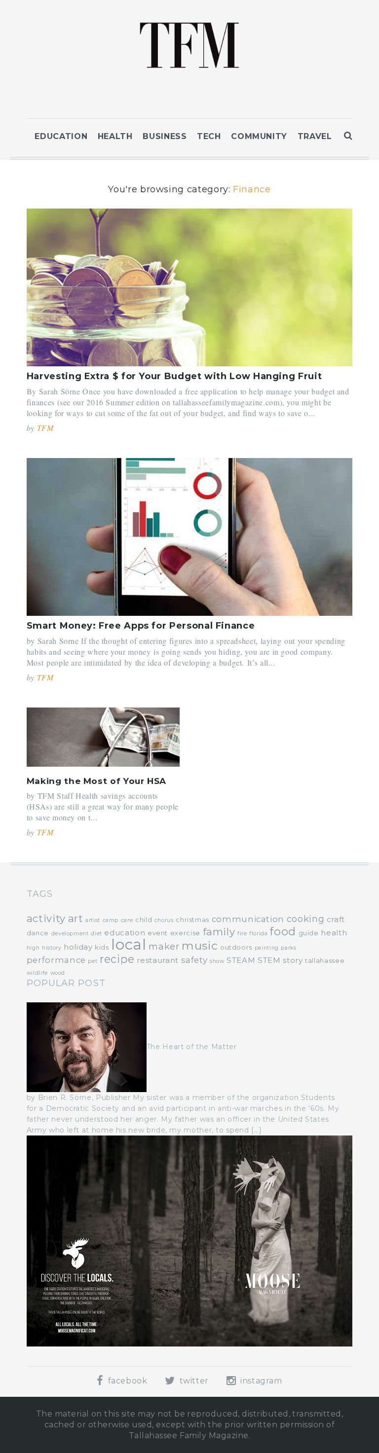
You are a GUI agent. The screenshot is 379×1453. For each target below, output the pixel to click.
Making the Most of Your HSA (96, 781)
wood (58, 973)
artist (92, 920)
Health (115, 136)
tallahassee (324, 960)
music (200, 946)
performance (56, 960)
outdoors (236, 947)
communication (248, 919)
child (143, 919)
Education (61, 136)
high (33, 948)
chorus (164, 920)
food (283, 931)
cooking (305, 919)
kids (102, 947)
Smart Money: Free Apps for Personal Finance (141, 625)
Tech (209, 136)
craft (336, 919)
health (334, 932)
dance (38, 933)
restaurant (157, 960)
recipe (117, 959)
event (158, 933)
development (70, 933)
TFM (45, 428)
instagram (260, 1380)
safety (194, 960)
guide (309, 933)
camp (111, 920)
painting (267, 948)
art (75, 918)
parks (288, 948)
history (51, 948)
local (128, 944)
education (124, 932)
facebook (126, 1380)
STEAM (241, 960)
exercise (185, 933)
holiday (78, 947)
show (217, 961)
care (127, 920)
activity (46, 918)
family (219, 931)
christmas (192, 919)
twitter (193, 1380)
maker (164, 946)
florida (258, 933)
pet (92, 961)
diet (96, 933)
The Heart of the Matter (192, 1046)
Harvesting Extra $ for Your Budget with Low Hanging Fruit (174, 376)
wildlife (37, 973)
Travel (315, 136)
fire (242, 933)
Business (165, 136)
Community (259, 136)
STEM (269, 960)
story (293, 960)
